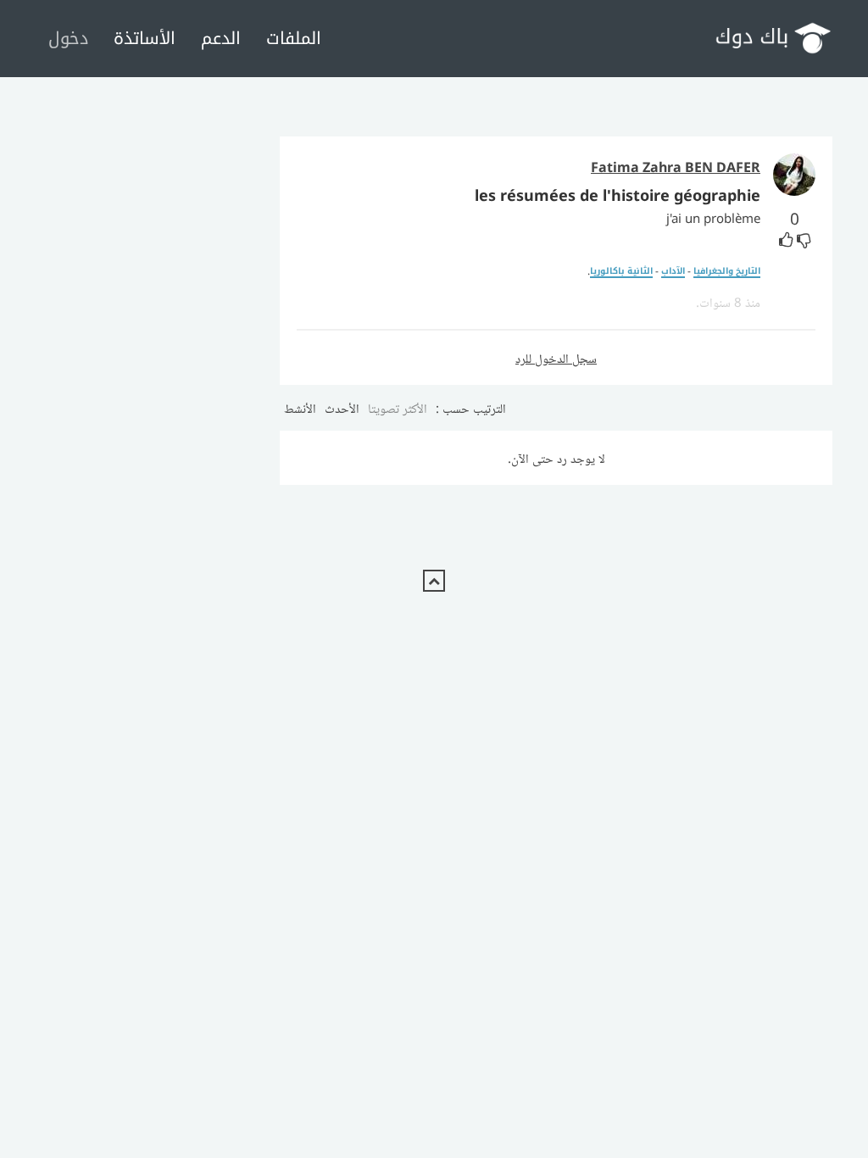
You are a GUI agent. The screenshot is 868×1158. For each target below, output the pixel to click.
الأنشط (300, 407)
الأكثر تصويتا (397, 407)
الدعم (221, 37)
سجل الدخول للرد (556, 357)
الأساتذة (144, 37)
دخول (68, 37)
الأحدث (342, 407)
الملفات (293, 37)
